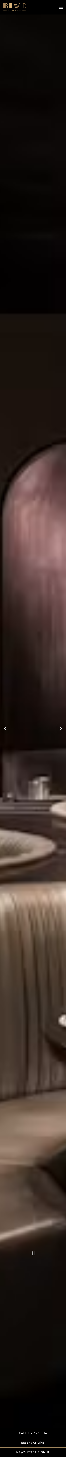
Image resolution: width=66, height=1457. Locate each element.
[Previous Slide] (5, 728)
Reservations (43, 1443)
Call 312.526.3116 (33, 1433)
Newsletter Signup (33, 1452)
